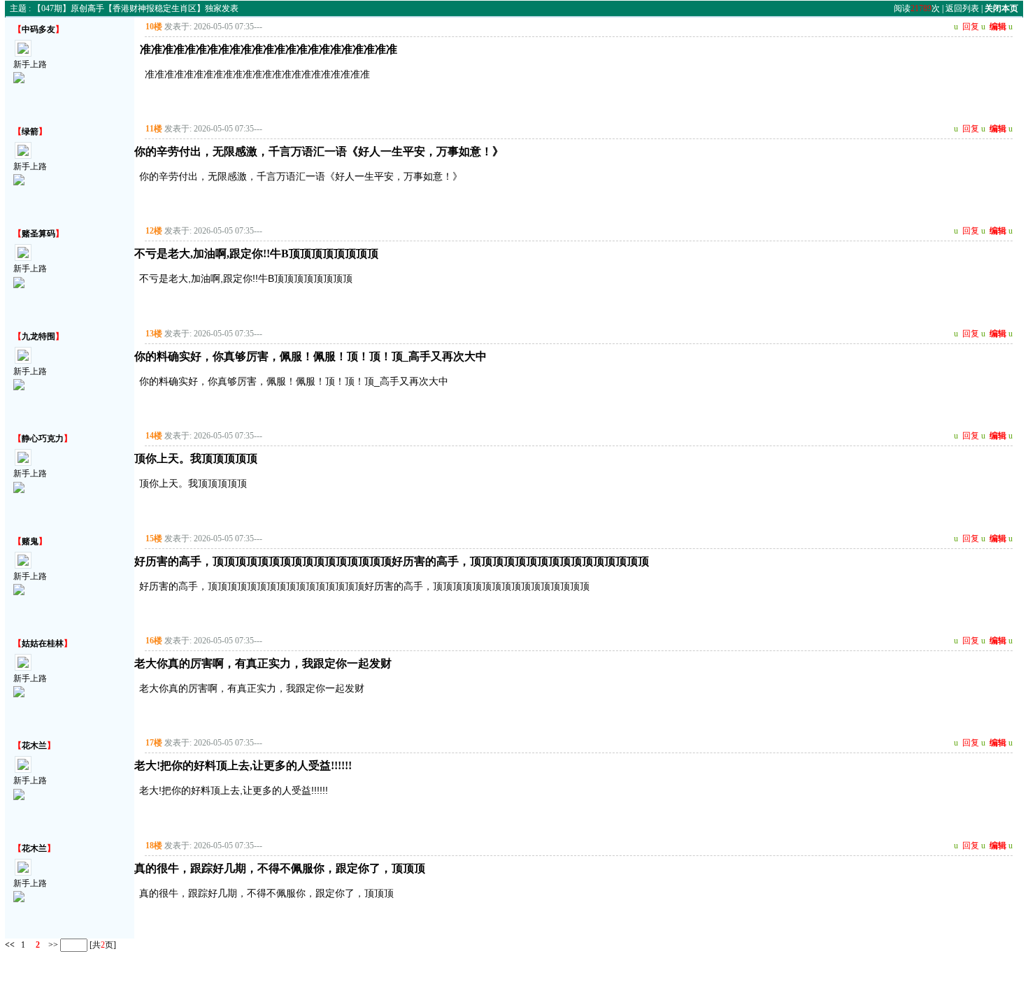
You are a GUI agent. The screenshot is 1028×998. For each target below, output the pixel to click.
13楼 (153, 333)
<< (10, 945)
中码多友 (38, 29)
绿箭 (30, 131)
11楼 (153, 129)
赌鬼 (30, 541)
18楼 (153, 845)
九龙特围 (38, 336)
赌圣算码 (38, 233)
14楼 (153, 436)
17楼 (153, 743)
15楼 (153, 538)
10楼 (153, 26)
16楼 (153, 641)
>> (52, 945)
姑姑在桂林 (43, 643)
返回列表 (962, 8)
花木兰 (34, 745)
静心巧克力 (43, 438)
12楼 (153, 231)
